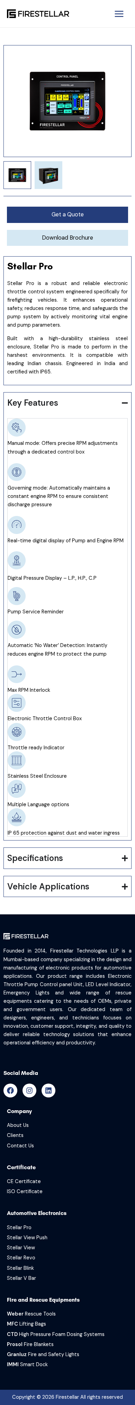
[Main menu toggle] (119, 14)
